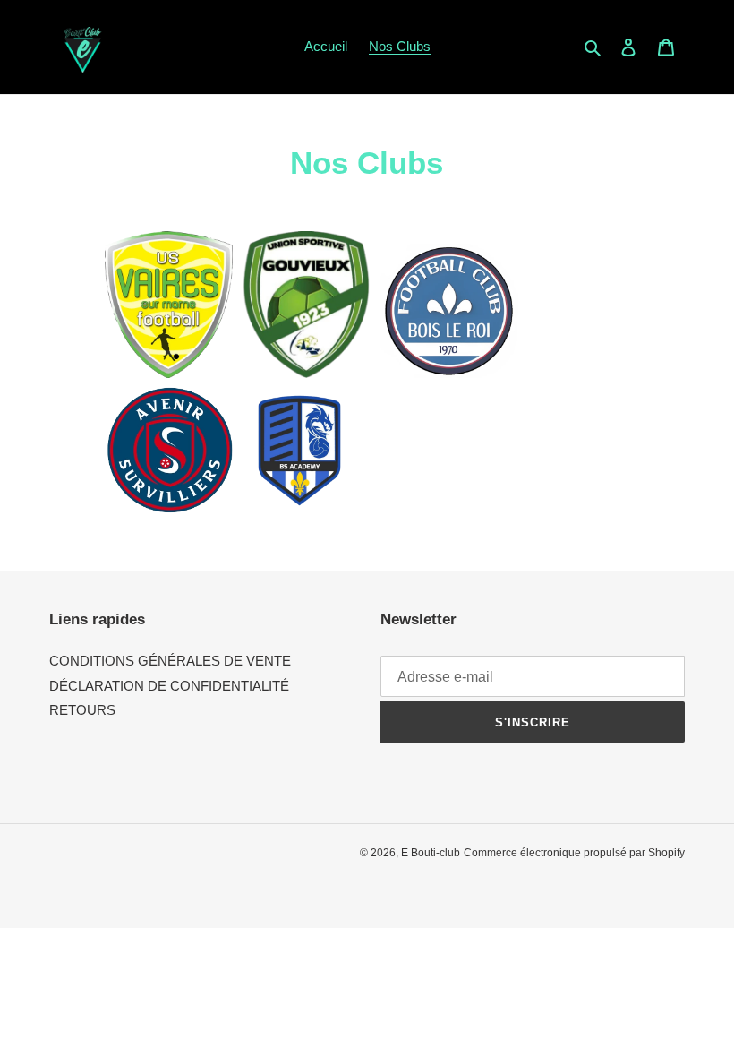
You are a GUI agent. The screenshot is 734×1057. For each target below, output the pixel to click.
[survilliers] (169, 511)
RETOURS (82, 710)
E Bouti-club (430, 852)
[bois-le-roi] (449, 373)
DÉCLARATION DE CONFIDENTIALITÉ (169, 685)
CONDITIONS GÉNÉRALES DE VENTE (170, 660)
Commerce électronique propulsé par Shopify (574, 852)
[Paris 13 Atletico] (306, 373)
